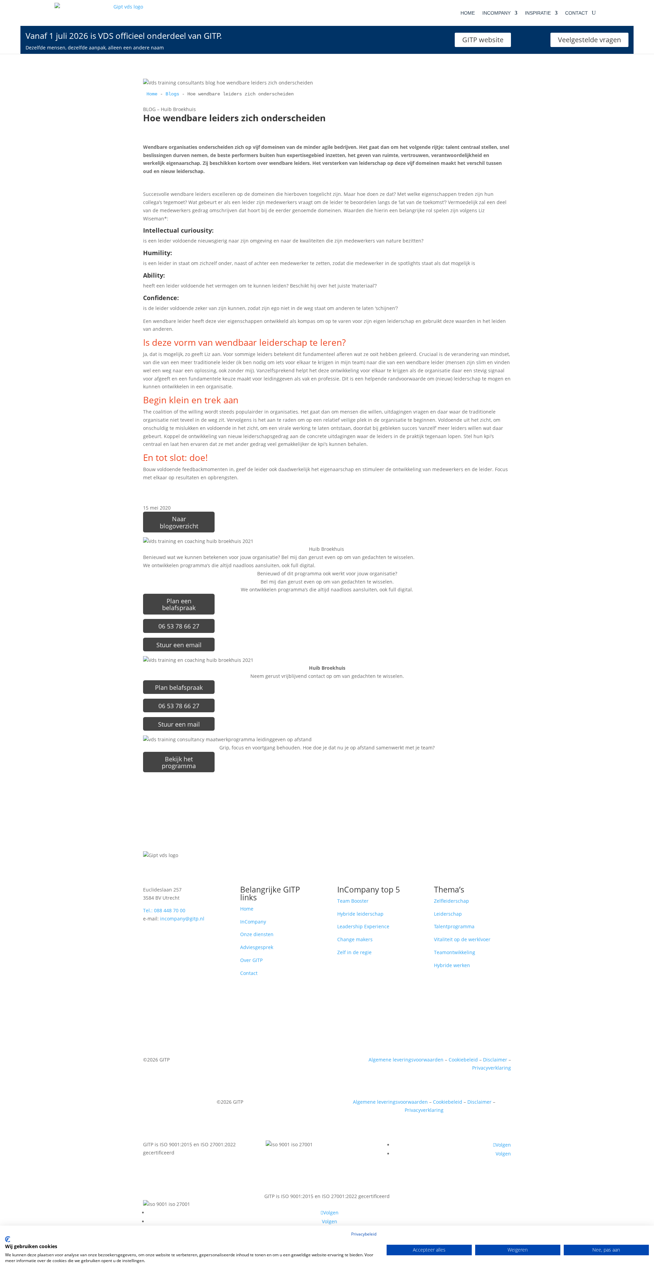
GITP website (482, 39)
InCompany (253, 921)
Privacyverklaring (491, 1068)
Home (468, 13)
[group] (327, 94)
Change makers (355, 939)
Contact (576, 13)
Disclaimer (495, 1059)
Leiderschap (448, 914)
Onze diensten (257, 934)
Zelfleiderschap (451, 901)
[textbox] (327, 94)
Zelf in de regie (354, 952)
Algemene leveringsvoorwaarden (406, 1059)
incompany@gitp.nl (182, 918)
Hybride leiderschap (360, 914)
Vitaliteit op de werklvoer (462, 939)
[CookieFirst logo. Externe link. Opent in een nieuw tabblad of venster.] (7, 1239)
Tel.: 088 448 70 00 (164, 910)
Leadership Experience (363, 926)
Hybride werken (452, 965)
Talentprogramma (454, 926)
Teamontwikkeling (454, 952)
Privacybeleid (363, 1234)
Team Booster (353, 901)
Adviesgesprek (256, 947)
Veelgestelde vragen (589, 39)
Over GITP (251, 960)
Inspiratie (538, 13)
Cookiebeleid (463, 1059)
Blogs (172, 94)
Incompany (496, 13)
